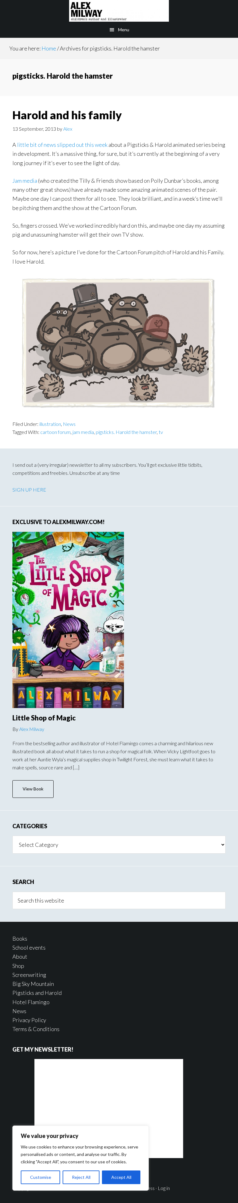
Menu (123, 29)
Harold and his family (67, 115)
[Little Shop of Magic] (68, 620)
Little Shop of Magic (44, 718)
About (19, 956)
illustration (50, 424)
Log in (164, 1188)
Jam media (24, 180)
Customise (40, 1177)
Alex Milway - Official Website (119, 11)
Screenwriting (29, 974)
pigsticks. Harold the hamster (126, 432)
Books (19, 938)
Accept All (121, 1177)
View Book (33, 788)
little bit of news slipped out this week (62, 144)
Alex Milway (31, 729)
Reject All (81, 1177)
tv (161, 432)
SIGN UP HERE (29, 489)
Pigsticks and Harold (37, 992)
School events (29, 947)
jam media (83, 432)
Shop (18, 965)
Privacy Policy (29, 1020)
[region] (80, 1158)
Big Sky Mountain (33, 983)
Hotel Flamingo (31, 1002)
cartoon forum (55, 432)
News (69, 424)
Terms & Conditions (36, 1029)
